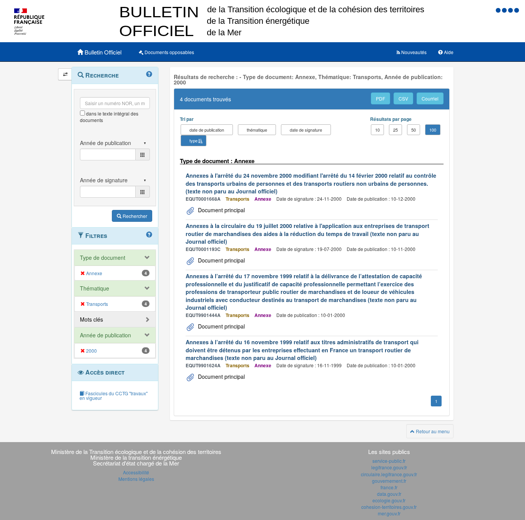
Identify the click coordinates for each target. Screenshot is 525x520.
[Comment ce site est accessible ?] (499, 10)
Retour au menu (432, 431)
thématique (257, 130)
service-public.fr (388, 460)
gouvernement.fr (389, 480)
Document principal (220, 210)
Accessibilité (136, 472)
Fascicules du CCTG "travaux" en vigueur (114, 395)
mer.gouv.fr (389, 513)
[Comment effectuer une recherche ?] (149, 74)
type (193, 140)
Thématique (94, 288)
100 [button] (432, 130)
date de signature (306, 130)
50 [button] (413, 130)
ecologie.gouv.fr (388, 500)
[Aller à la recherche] (511, 10)
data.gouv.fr (389, 493)
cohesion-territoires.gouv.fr (389, 506)
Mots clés (91, 319)
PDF (380, 98)
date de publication (206, 130)
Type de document (102, 257)
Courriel (430, 98)
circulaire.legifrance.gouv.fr (389, 474)
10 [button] (377, 130)
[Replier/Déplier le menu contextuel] (65, 74)
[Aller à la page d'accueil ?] (516, 10)
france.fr (388, 487)
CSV (403, 98)
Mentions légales (136, 478)
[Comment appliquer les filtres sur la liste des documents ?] (149, 235)
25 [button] (395, 130)
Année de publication (105, 335)
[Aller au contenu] (505, 10)
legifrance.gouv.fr (389, 467)
